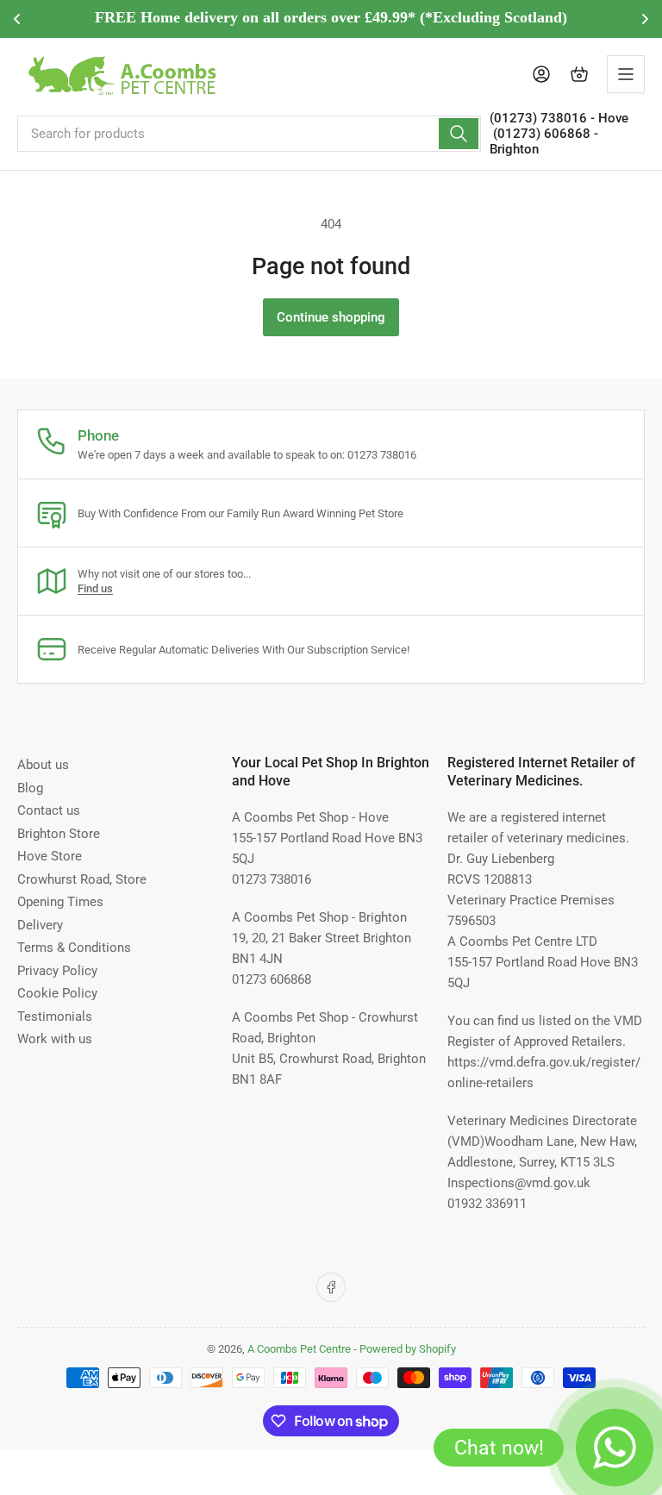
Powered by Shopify (407, 1348)
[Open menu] (626, 74)
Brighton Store (58, 833)
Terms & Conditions (74, 947)
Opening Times (60, 902)
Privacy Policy (57, 971)
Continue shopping (331, 317)
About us (43, 765)
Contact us (48, 810)
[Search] (459, 133)
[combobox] (249, 134)
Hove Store (49, 856)
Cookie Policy (57, 993)
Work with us (54, 1039)
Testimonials (54, 1016)
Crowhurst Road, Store (82, 879)
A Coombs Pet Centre (299, 1348)
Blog (30, 788)
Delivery (40, 925)
